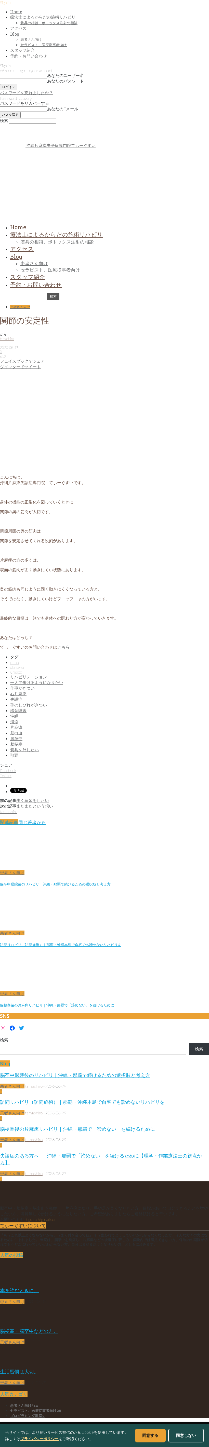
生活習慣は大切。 (19, 1371)
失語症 (16, 699)
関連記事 (9, 822)
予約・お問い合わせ (28, 56)
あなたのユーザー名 (65, 75)
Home (16, 11)
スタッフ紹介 (22, 50)
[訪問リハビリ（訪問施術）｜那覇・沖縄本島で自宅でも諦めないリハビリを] (28, 928)
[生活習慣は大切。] (12, 1361)
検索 (4, 1039)
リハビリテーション (28, 676)
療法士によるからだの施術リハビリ (42, 17)
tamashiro (7, 339)
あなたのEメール (62, 108)
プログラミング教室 (27, 1416)
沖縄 (14, 716)
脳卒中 (16, 738)
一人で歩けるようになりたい (36, 682)
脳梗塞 (16, 744)
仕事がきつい (22, 688)
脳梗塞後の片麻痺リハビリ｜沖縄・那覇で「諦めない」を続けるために (57, 1005)
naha (14, 662)
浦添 (14, 721)
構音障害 (18, 710)
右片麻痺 (18, 693)
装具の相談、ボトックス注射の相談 (48, 22)
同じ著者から (32, 822)
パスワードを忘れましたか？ (26, 92)
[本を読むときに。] (12, 1279)
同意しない (186, 1435)
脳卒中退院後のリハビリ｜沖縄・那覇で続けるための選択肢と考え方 (55, 884)
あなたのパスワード (65, 80)
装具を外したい (24, 749)
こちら (63, 647)
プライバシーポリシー (39, 1438)
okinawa (17, 667)
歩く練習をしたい (32, 800)
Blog (14, 34)
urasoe (16, 672)
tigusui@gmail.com (42, 1219)
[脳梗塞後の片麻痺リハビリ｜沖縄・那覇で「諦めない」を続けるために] (28, 988)
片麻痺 (16, 727)
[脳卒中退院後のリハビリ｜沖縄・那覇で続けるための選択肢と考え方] (28, 867)
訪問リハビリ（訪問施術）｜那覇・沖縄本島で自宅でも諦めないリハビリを (60, 944)
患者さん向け (31, 39)
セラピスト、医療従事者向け (43, 44)
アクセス (18, 28)
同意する (150, 1435)
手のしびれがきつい (28, 704)
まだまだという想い (34, 805)
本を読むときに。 (19, 1290)
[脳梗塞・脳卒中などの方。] (12, 1320)
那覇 (14, 755)
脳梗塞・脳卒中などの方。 (29, 1331)
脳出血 (16, 732)
